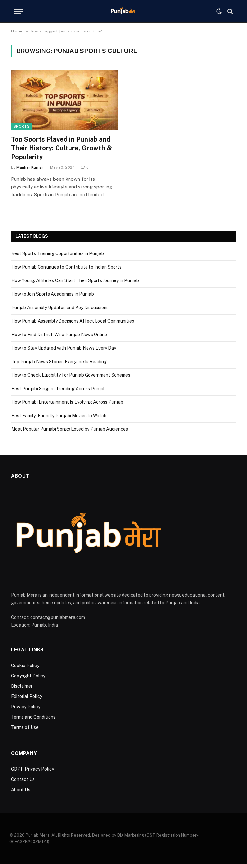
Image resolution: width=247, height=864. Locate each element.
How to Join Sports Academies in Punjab (52, 294)
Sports (22, 126)
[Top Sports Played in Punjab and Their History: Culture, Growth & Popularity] (64, 100)
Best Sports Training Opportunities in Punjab (57, 253)
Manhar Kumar (29, 167)
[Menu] (18, 11)
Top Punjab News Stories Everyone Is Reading (59, 361)
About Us (20, 789)
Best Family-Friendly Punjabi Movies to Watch (58, 415)
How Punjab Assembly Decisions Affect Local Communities (72, 321)
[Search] (229, 11)
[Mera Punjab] (123, 11)
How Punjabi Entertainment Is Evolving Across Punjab (67, 402)
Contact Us (23, 779)
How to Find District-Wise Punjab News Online (59, 334)
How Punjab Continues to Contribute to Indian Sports (66, 267)
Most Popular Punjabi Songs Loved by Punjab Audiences (69, 429)
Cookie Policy (25, 665)
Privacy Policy (25, 706)
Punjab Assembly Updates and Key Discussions (60, 307)
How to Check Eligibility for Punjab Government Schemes (70, 375)
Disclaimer (21, 686)
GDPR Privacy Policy (32, 769)
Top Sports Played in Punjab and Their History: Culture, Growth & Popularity (61, 148)
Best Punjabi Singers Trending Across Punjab (58, 388)
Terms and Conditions (33, 717)
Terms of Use (25, 727)
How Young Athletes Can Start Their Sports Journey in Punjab (75, 280)
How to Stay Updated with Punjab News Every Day (63, 348)
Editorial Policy (26, 696)
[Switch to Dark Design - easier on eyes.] (219, 11)
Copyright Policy (28, 675)
